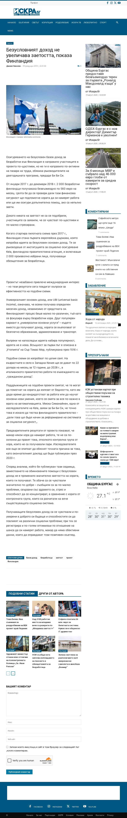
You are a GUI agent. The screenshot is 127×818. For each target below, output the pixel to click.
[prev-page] (8, 673)
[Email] (55, 77)
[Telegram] (78, 77)
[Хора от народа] (103, 302)
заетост (59, 557)
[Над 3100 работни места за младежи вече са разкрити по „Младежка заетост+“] (43, 608)
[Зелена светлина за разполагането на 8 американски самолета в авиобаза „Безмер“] (69, 644)
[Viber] (70, 77)
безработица (47, 557)
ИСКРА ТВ (76, 22)
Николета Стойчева (93, 400)
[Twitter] (115, 3)
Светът (10, 43)
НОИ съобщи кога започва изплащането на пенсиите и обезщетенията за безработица (43, 661)
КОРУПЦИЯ (47, 22)
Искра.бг (89, 323)
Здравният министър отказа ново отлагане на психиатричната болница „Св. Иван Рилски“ (17, 660)
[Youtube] (119, 3)
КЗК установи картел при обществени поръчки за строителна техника (100, 393)
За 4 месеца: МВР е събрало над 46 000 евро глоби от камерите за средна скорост (100, 177)
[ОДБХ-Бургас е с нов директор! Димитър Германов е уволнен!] (103, 113)
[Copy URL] (94, 579)
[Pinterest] (86, 579)
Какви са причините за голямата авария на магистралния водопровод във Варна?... (109, 433)
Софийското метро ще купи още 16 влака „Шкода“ (108, 223)
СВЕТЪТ (35, 22)
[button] (117, 22)
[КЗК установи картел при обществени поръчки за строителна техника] (103, 372)
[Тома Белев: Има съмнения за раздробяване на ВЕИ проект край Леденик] (17, 608)
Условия (70, 815)
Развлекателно (92, 314)
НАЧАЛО (12, 22)
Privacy (110, 815)
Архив (90, 815)
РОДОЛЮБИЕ (62, 22)
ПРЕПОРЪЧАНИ (98, 355)
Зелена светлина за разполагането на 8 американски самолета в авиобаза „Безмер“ (69, 661)
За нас (39, 815)
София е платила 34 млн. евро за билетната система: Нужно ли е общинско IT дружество (69, 625)
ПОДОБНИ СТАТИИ (22, 593)
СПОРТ (103, 22)
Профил (34, 2)
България (10, 615)
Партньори (50, 815)
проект (69, 557)
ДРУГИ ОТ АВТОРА (51, 593)
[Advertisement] (43, 147)
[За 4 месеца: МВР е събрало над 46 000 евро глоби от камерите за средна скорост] (103, 158)
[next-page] (13, 673)
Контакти (100, 815)
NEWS (10, 30)
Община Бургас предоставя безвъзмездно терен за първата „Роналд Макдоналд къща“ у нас (101, 78)
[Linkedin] (39, 77)
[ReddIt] (47, 77)
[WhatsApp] (63, 77)
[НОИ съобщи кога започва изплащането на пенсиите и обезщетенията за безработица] (43, 644)
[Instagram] (111, 3)
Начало (29, 815)
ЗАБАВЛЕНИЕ (97, 285)
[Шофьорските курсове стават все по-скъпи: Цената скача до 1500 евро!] (91, 455)
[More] (102, 579)
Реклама (80, 815)
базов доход (31, 557)
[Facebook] (107, 3)
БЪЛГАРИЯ (24, 22)
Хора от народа (95, 319)
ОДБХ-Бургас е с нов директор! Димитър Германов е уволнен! (101, 132)
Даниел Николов (13, 66)
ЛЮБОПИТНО (90, 22)
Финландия (13, 561)
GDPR (60, 815)
